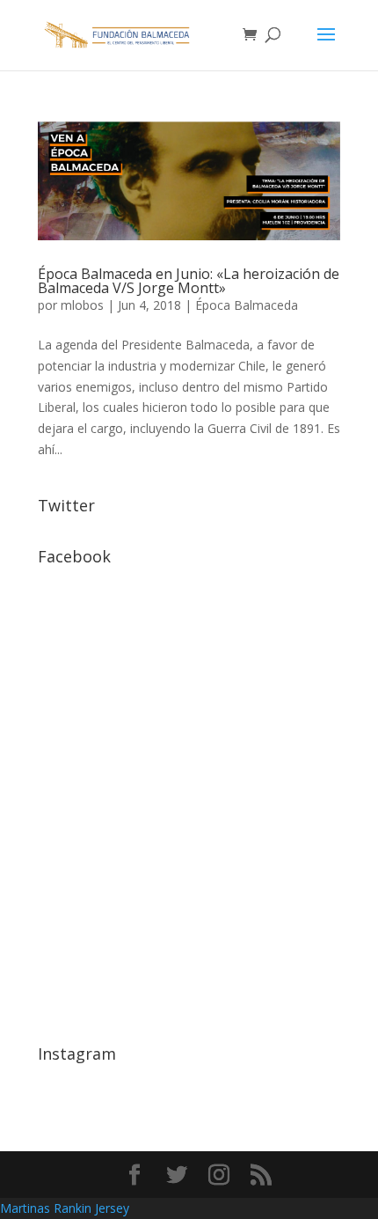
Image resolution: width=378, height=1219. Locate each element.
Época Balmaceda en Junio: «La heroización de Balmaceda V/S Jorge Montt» (188, 280)
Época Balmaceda (246, 305)
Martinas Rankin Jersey (64, 1208)
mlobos (82, 305)
